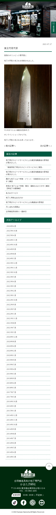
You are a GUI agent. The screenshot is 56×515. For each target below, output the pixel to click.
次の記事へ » (46, 146)
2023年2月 (11, 291)
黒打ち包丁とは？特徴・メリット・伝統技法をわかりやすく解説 (27, 180)
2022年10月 (12, 300)
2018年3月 (11, 388)
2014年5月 (11, 448)
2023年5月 (11, 277)
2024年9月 (11, 249)
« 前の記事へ (10, 146)
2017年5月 (11, 397)
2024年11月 (12, 240)
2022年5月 (11, 309)
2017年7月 (11, 392)
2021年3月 (11, 332)
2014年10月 (12, 425)
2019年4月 (11, 369)
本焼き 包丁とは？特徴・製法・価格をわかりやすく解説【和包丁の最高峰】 (27, 187)
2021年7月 (11, 328)
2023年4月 (11, 282)
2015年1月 (11, 411)
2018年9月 (11, 378)
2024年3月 (11, 259)
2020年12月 (12, 337)
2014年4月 (11, 452)
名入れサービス (12, 193)
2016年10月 (12, 402)
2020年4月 (11, 346)
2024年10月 (12, 245)
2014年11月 (12, 420)
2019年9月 (11, 360)
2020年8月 (11, 342)
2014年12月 (12, 415)
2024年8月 (11, 254)
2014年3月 (11, 457)
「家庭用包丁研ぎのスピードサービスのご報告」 (25, 167)
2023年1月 (11, 295)
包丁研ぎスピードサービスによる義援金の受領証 (25, 202)
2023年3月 (11, 286)
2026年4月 (11, 226)
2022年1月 (11, 314)
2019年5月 (11, 365)
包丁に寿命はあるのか (14, 198)
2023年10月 (12, 272)
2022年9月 (11, 305)
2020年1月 (11, 355)
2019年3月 (11, 374)
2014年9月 (11, 429)
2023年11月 (12, 268)
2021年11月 (12, 318)
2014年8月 (11, 434)
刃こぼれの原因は (13, 207)
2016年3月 (11, 406)
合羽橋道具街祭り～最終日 (16, 211)
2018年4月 (11, 383)
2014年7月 (11, 438)
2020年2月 (11, 351)
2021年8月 (11, 323)
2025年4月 (11, 235)
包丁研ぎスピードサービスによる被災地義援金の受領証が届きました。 (27, 161)
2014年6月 (11, 443)
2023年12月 (12, 263)
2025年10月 (12, 231)
